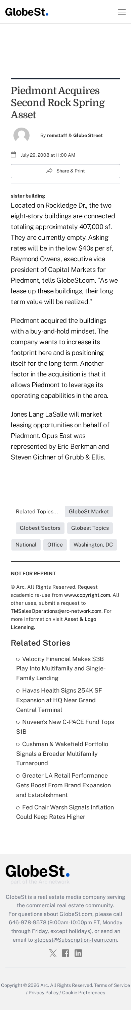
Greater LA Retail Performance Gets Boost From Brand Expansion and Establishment (63, 785)
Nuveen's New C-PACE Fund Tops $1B (65, 726)
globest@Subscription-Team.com (75, 940)
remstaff (57, 135)
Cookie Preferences (83, 992)
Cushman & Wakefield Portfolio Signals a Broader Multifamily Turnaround (62, 753)
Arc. (44, 985)
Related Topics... (37, 511)
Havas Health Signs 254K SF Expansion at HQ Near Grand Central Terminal (59, 700)
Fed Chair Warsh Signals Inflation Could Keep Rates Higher (65, 812)
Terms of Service (112, 985)
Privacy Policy (43, 992)
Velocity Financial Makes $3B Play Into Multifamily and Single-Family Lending (61, 668)
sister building (28, 196)
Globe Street (88, 135)
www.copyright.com (87, 595)
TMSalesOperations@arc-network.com (56, 611)
